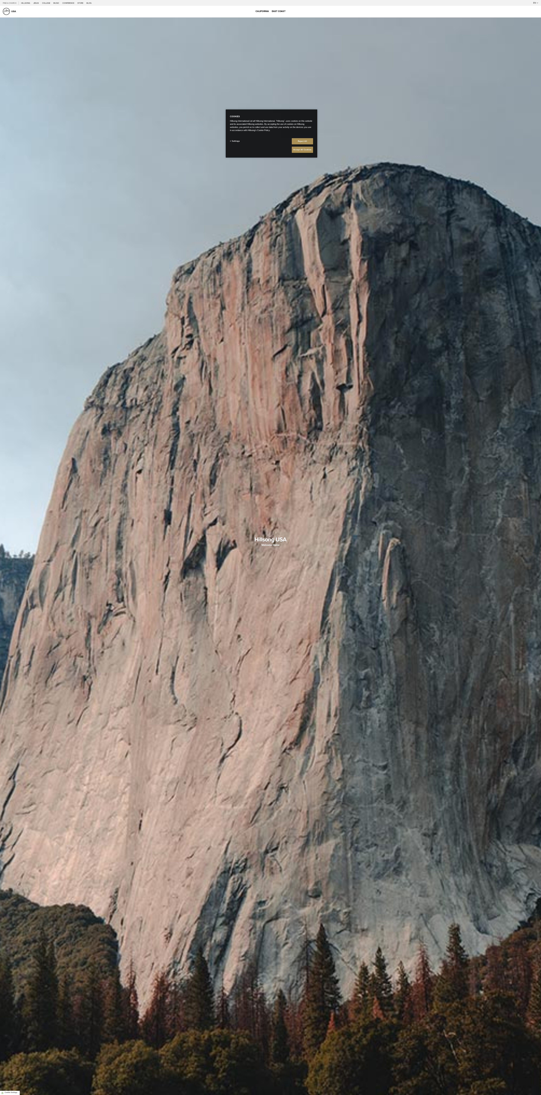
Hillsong (26, 3)
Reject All (302, 141)
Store (80, 3)
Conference (68, 3)
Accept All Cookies (302, 150)
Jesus (36, 3)
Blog (89, 3)
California (262, 11)
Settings (236, 141)
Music (56, 3)
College (46, 3)
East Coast (278, 11)
